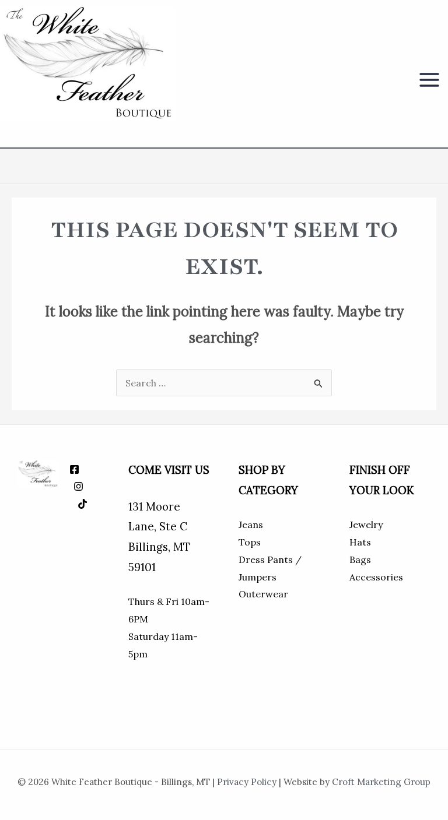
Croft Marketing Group (381, 781)
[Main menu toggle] (429, 79)
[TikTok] (83, 504)
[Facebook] (74, 469)
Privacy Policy (246, 781)
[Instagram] (78, 486)
